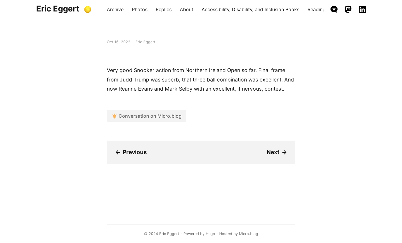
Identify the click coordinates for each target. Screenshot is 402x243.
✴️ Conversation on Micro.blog (147, 116)
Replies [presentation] (164, 9)
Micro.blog (248, 234)
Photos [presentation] (139, 9)
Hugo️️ (210, 234)
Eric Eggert (57, 9)
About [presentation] (186, 9)
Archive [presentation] (115, 9)
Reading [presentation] (316, 9)
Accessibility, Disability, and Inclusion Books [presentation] (250, 9)
